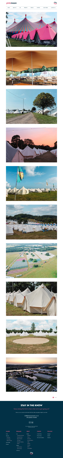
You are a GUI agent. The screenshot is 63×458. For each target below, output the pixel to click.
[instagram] (30, 422)
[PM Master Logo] (11, 2)
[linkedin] (32, 422)
